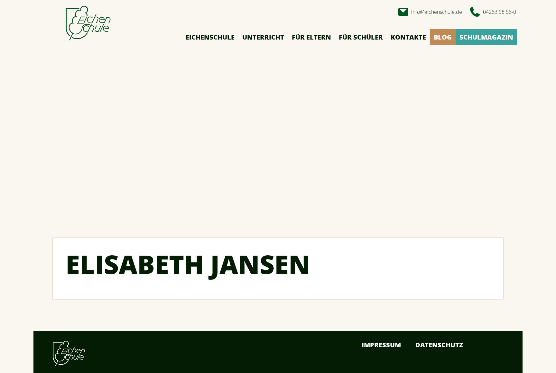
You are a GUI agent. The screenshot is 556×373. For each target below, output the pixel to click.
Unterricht (263, 36)
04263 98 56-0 (499, 11)
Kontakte (408, 36)
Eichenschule (210, 36)
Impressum (381, 345)
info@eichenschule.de (436, 11)
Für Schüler (361, 36)
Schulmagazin (486, 36)
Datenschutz (439, 345)
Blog (443, 36)
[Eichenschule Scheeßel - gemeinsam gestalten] (88, 23)
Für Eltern (311, 36)
